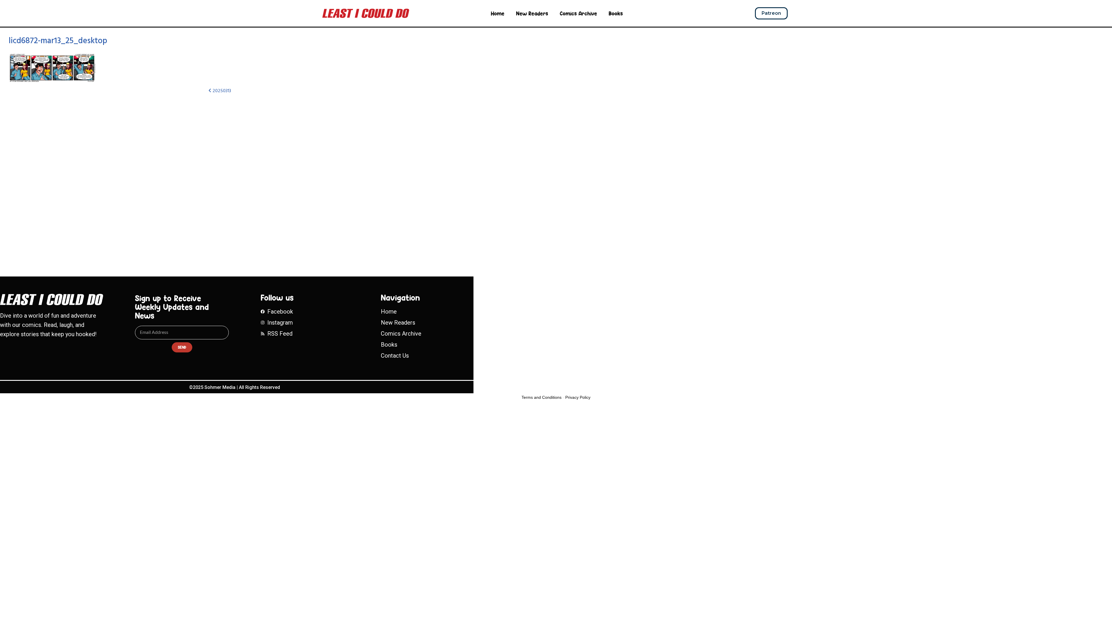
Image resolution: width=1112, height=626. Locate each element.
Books (616, 13)
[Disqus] (369, 175)
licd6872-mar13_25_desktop (58, 41)
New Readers (532, 13)
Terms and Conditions (542, 397)
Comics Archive (578, 13)
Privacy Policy (577, 397)
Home (497, 13)
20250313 (221, 91)
